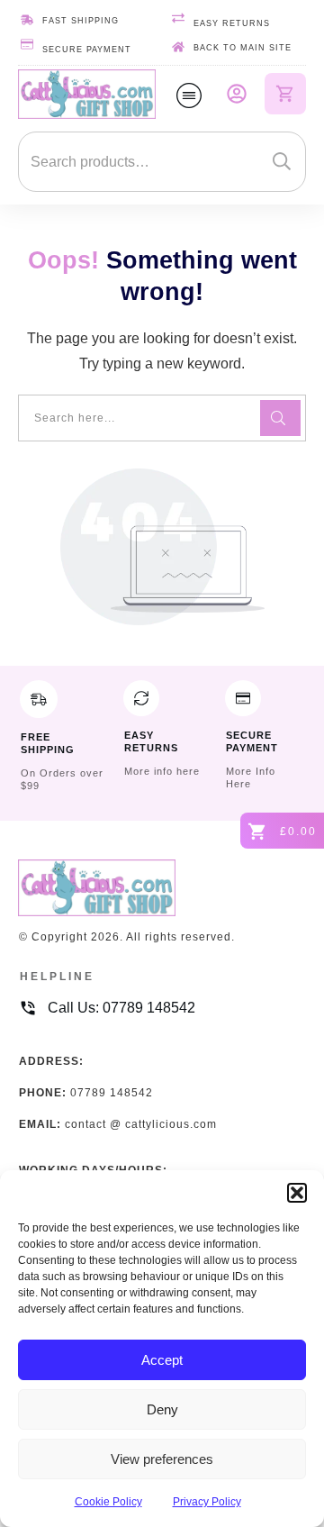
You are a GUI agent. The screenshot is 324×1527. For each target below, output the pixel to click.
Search (282, 161)
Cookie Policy (108, 1501)
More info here (162, 771)
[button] (297, 1193)
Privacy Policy (207, 1501)
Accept (162, 1360)
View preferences (162, 1459)
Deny (162, 1409)
